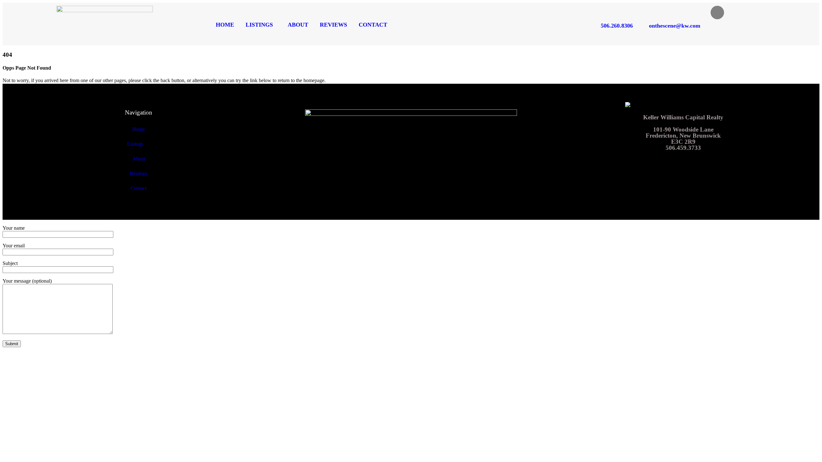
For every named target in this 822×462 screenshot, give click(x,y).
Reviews (333, 24)
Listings (259, 24)
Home (225, 24)
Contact (373, 24)
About (298, 24)
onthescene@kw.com (674, 25)
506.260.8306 (617, 25)
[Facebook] (717, 12)
